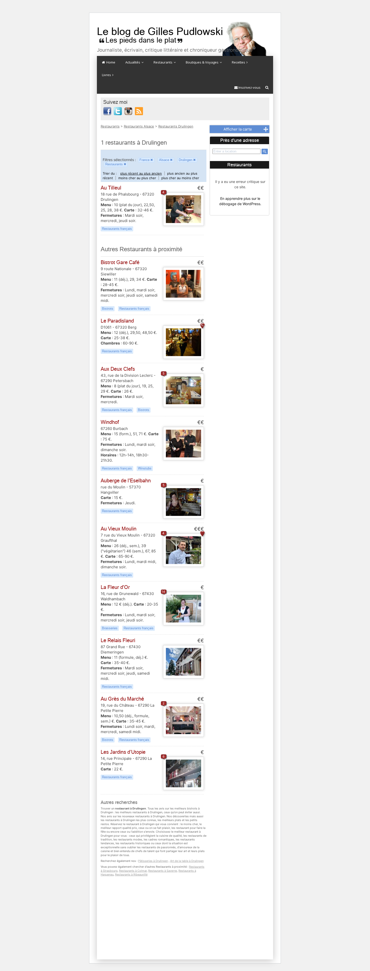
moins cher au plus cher (137, 178)
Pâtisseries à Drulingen (153, 861)
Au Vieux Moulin (118, 529)
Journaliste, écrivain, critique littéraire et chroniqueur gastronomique (176, 50)
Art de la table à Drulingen (187, 861)
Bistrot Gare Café (120, 262)
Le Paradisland (117, 321)
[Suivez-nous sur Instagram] (128, 110)
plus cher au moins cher (180, 178)
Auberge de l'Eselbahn (126, 481)
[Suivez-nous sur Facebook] (107, 110)
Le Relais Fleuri (118, 640)
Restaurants (163, 62)
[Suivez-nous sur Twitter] (118, 110)
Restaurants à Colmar (133, 870)
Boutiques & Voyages (202, 62)
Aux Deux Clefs (118, 369)
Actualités (133, 62)
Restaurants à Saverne (162, 870)
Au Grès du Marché (122, 699)
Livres (107, 75)
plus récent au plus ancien (141, 173)
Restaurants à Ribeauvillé (131, 874)
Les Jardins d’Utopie (123, 752)
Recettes (239, 62)
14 (163, 591)
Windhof (110, 422)
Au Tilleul (111, 188)
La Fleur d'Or (115, 587)
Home (110, 62)
